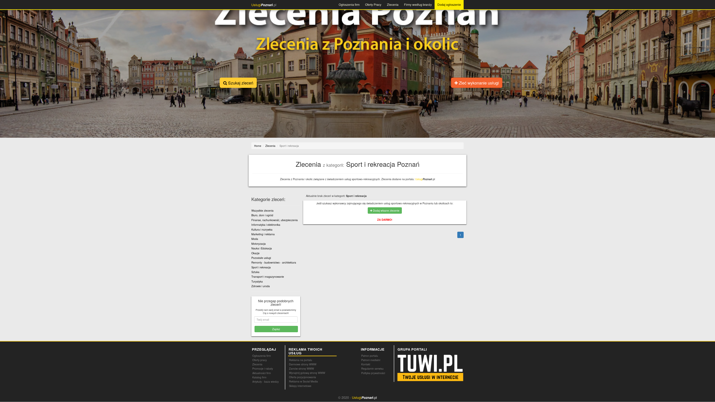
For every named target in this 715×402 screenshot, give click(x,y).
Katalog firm (259, 377)
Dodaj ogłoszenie (449, 4)
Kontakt (365, 364)
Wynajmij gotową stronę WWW (307, 373)
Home (257, 146)
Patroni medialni (370, 360)
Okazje (255, 253)
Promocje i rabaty (262, 368)
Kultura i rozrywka (261, 229)
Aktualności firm (261, 373)
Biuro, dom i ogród (262, 215)
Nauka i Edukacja (261, 248)
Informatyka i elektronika (265, 224)
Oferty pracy (259, 360)
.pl (263, 4)
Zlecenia (392, 4)
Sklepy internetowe (300, 386)
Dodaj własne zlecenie (385, 210)
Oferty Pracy (373, 4)
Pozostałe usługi (261, 258)
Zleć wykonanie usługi (478, 83)
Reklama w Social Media (303, 381)
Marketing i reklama (263, 234)
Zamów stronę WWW (301, 368)
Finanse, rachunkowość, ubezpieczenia (274, 220)
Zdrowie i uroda (260, 286)
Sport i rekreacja (261, 267)
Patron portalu (369, 356)
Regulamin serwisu (372, 368)
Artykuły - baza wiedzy (265, 381)
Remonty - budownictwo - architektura (273, 262)
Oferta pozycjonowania (302, 377)
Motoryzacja (258, 243)
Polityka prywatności (373, 373)
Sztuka (255, 272)
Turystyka (257, 281)
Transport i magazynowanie (267, 276)
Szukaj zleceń (240, 83)
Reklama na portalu (300, 360)
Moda (254, 239)
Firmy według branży (418, 4)
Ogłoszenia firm (349, 4)
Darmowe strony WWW (302, 364)
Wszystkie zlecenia (262, 210)
